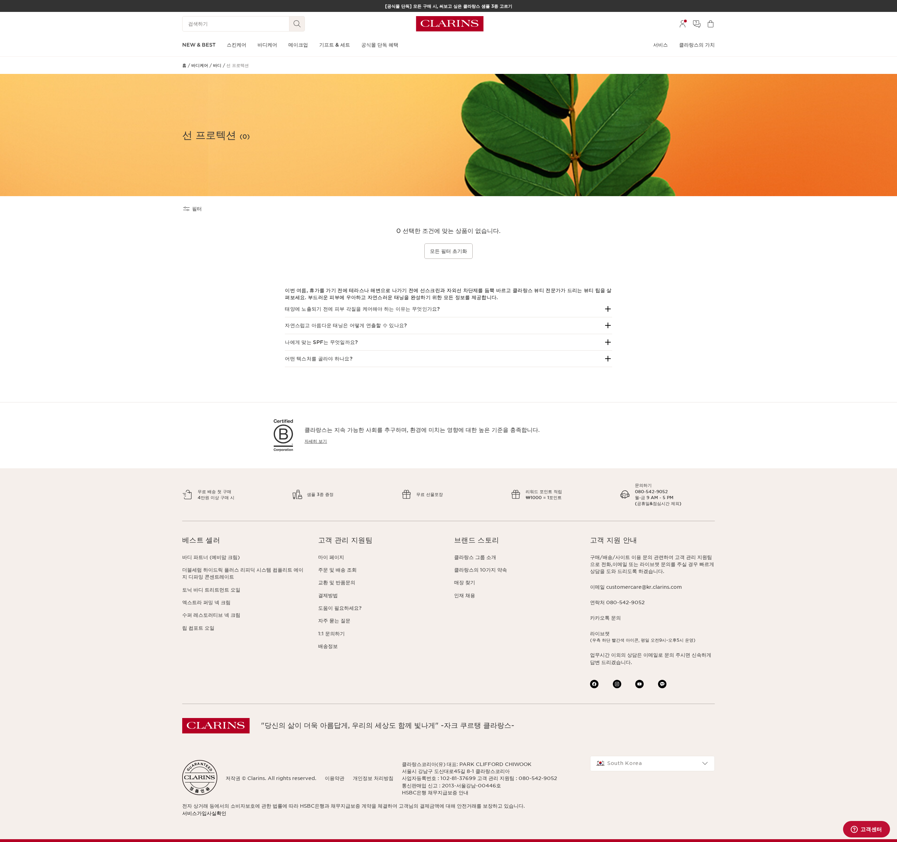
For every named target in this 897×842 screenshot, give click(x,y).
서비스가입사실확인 (204, 813)
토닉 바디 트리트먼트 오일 (211, 590)
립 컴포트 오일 (198, 628)
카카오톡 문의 (605, 618)
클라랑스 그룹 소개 (475, 557)
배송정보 (328, 646)
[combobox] (652, 763)
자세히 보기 (315, 441)
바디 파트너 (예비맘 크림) (211, 557)
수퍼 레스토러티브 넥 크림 (211, 615)
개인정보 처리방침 (373, 778)
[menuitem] (682, 24)
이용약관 (334, 778)
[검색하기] (297, 24)
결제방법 (328, 595)
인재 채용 (464, 595)
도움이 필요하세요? (340, 608)
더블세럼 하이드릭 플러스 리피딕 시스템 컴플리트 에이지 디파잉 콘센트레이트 (242, 573)
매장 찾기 (464, 582)
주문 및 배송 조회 (337, 570)
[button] (448, 309)
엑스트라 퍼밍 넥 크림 (206, 602)
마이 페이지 (331, 557)
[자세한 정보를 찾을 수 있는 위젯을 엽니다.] (866, 829)
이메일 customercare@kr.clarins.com (636, 587)
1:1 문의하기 (331, 633)
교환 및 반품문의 (336, 582)
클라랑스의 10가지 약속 (480, 570)
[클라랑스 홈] (450, 23)
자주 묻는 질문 (334, 620)
